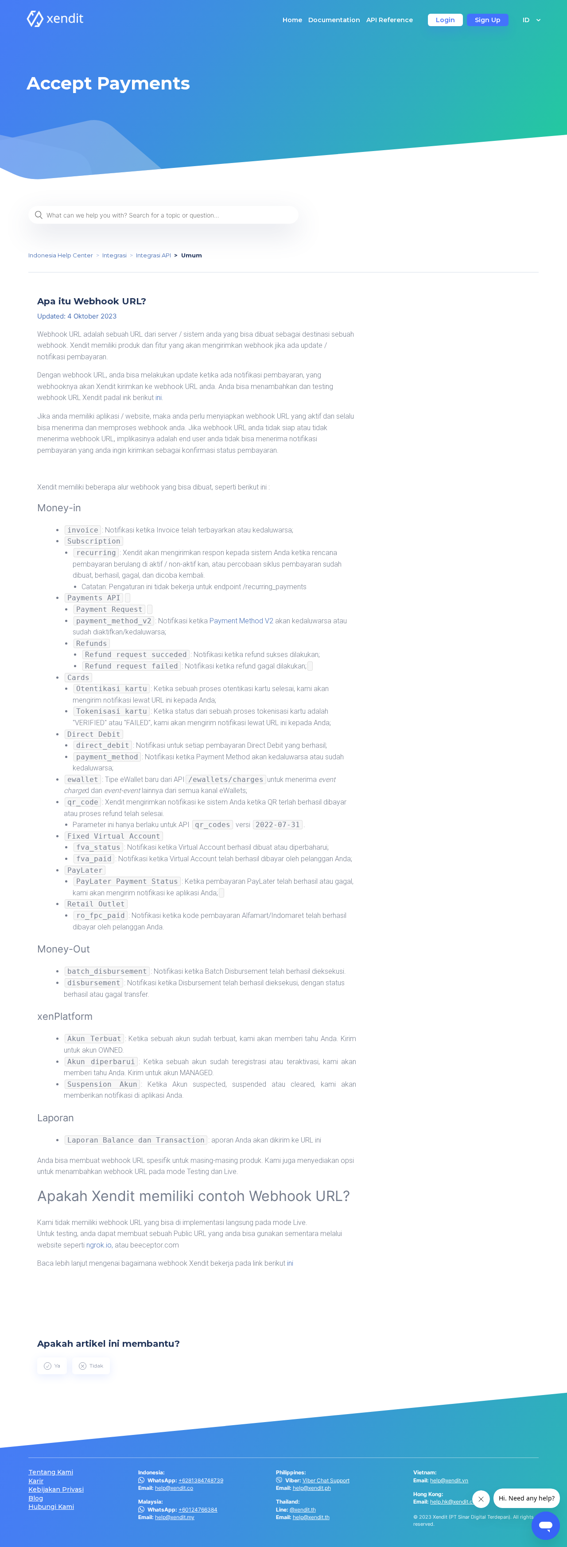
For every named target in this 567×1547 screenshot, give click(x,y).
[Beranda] (55, 24)
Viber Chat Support (326, 1480)
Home (292, 20)
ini (158, 397)
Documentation (334, 20)
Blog (35, 1498)
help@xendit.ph (312, 1488)
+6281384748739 (201, 1480)
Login (445, 20)
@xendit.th (303, 1509)
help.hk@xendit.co (453, 1501)
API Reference (389, 20)
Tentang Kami (50, 1472)
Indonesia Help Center (60, 255)
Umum (191, 255)
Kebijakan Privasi (56, 1489)
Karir (35, 1481)
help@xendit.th (311, 1517)
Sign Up (488, 20)
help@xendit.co (174, 1488)
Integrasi (114, 255)
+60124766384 (198, 1509)
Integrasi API (153, 255)
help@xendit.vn (449, 1480)
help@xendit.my (174, 1517)
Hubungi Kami (51, 1507)
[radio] (52, 1365)
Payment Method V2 (241, 621)
